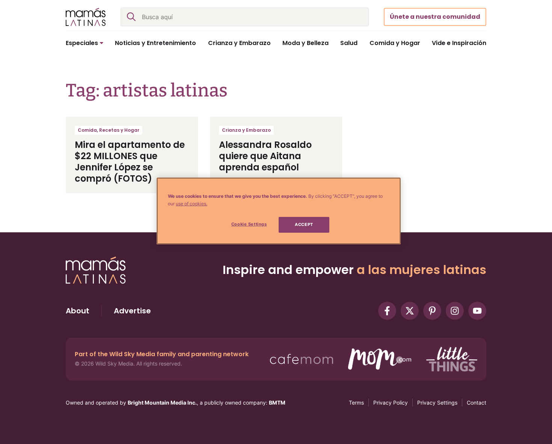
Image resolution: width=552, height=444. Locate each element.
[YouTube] (477, 311)
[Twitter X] (410, 311)
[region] (279, 211)
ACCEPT (304, 224)
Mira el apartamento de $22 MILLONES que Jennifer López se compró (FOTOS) (130, 161)
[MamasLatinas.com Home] (86, 17)
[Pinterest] (432, 311)
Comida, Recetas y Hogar (108, 130)
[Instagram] (455, 311)
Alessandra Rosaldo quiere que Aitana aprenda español (265, 155)
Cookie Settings (249, 224)
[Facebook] (387, 311)
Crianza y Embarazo (246, 130)
